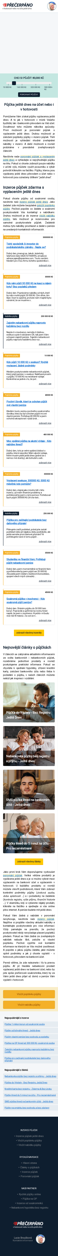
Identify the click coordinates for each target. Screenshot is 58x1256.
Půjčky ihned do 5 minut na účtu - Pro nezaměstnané (30, 1095)
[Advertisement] (29, 43)
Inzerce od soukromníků (30, 1203)
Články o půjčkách (29, 1167)
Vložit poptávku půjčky (29, 994)
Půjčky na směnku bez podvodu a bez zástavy (27, 1108)
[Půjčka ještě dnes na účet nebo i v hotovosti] (29, 1230)
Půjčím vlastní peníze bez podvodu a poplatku (27, 1037)
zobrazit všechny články (29, 861)
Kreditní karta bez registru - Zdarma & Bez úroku (28, 1089)
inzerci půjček (45, 919)
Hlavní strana (30, 1163)
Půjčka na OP (30, 1198)
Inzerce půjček (30, 1171)
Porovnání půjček (30, 1176)
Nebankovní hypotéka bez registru (29, 1207)
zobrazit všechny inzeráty (29, 632)
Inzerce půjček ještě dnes (30, 1136)
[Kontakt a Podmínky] (51, 6)
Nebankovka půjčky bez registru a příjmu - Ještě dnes (30, 1076)
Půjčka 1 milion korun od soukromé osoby (25, 1024)
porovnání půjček (12, 875)
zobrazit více (45, 265)
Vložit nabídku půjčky (29, 1004)
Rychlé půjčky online (30, 1194)
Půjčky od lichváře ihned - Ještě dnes (22, 1030)
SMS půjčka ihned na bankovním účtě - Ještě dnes (29, 1101)
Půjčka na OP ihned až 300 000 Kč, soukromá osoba (30, 1043)
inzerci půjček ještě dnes (33, 201)
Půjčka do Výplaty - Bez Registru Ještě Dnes (26, 1082)
